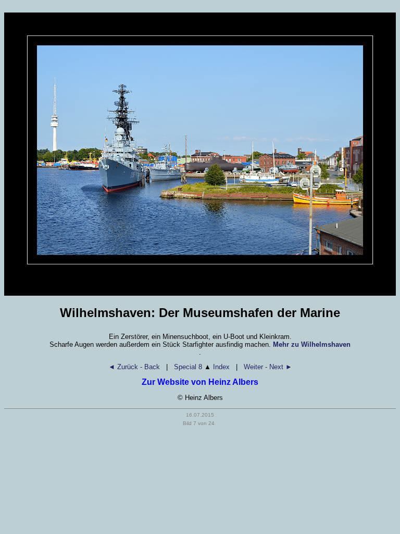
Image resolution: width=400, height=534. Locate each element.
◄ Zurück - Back (134, 367)
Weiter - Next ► (268, 367)
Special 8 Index (202, 367)
